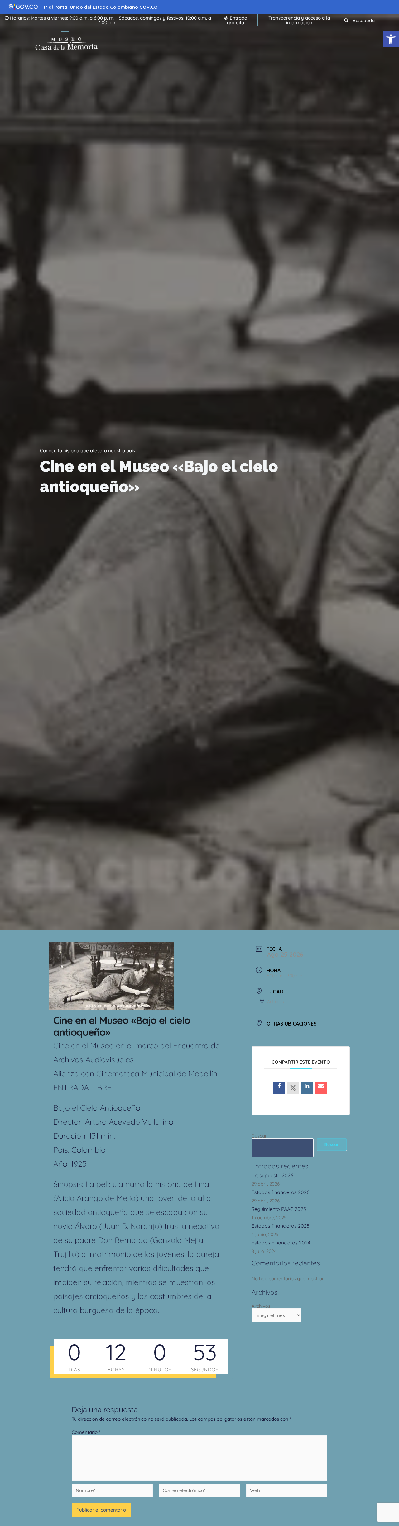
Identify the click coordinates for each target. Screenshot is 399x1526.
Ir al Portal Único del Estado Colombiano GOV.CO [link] (101, 7)
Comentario (86, 1432)
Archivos (261, 1306)
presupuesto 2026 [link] (272, 1175)
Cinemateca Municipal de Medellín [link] (156, 1073)
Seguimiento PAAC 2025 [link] (279, 1209)
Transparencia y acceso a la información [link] (299, 20)
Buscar (259, 1136)
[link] (391, 39)
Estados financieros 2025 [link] (281, 1226)
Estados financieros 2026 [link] (281, 1192)
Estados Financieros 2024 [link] (281, 1242)
